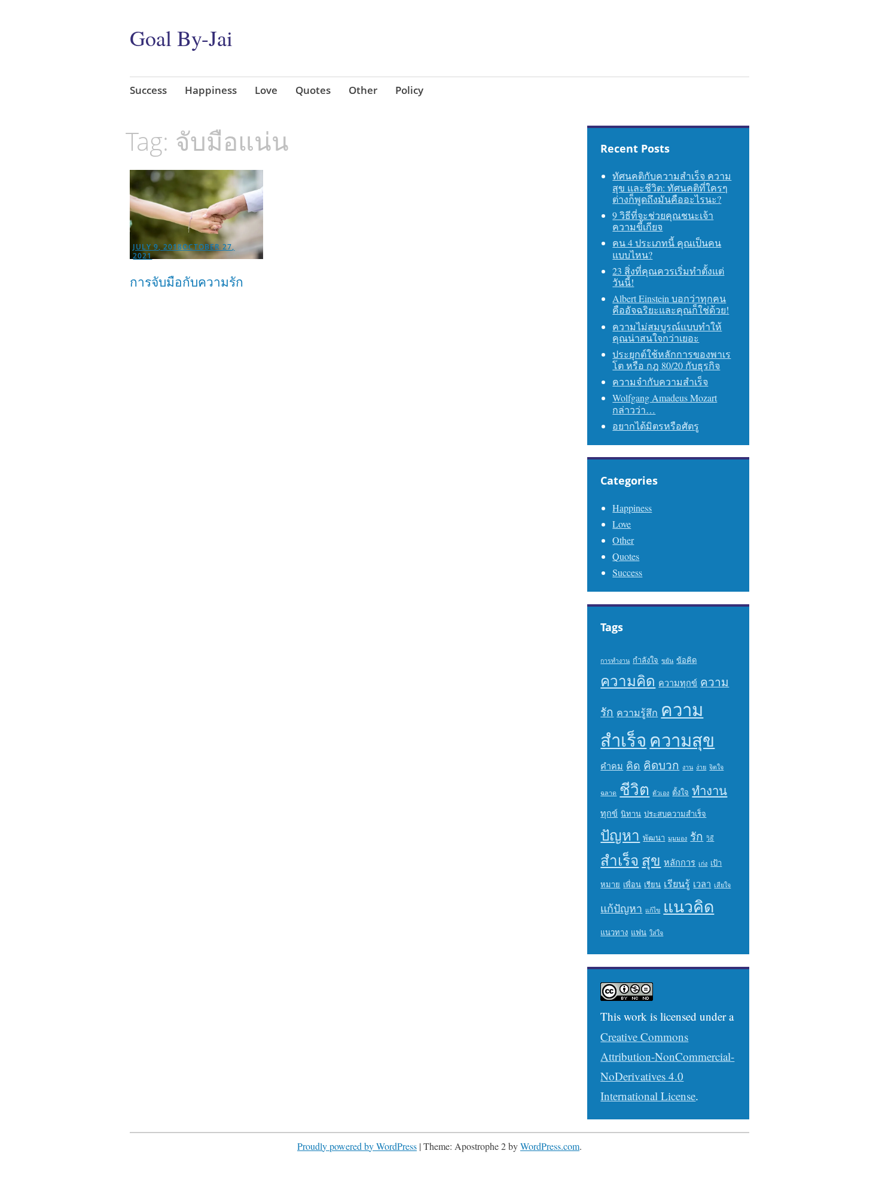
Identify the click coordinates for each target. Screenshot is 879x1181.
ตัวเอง (660, 793)
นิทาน (631, 813)
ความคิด (627, 680)
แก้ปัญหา (621, 908)
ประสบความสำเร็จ (675, 813)
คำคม (611, 766)
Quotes (313, 90)
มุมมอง (677, 838)
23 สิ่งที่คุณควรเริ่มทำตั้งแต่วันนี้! (668, 276)
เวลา (702, 884)
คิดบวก (661, 764)
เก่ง (702, 863)
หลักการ (679, 862)
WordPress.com (549, 1146)
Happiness (211, 90)
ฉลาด (608, 793)
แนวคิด (688, 906)
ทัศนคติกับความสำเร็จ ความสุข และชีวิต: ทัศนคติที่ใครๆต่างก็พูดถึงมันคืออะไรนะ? (671, 187)
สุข (651, 860)
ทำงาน (709, 791)
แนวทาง (614, 932)
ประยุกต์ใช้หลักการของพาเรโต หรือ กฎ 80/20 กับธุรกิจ (671, 360)
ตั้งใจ (680, 792)
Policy (409, 90)
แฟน (638, 932)
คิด (633, 765)
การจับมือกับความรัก (186, 281)
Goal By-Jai (181, 37)
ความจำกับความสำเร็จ (660, 381)
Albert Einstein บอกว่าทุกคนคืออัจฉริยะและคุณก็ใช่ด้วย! (670, 304)
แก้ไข (652, 910)
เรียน (652, 884)
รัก (696, 836)
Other (363, 90)
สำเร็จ (619, 860)
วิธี (710, 838)
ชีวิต (634, 788)
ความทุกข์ (677, 683)
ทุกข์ (609, 813)
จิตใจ (716, 767)
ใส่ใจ (656, 933)
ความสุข (682, 739)
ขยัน (667, 660)
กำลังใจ (645, 660)
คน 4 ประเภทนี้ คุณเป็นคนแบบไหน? (666, 248)
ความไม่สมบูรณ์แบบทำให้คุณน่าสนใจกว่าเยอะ (667, 332)
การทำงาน (615, 660)
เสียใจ (722, 885)
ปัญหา (620, 835)
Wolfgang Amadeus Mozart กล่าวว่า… (664, 403)
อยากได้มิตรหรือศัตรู (655, 425)
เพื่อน (632, 884)
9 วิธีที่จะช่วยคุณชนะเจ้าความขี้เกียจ (662, 221)
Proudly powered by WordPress (357, 1146)
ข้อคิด (686, 660)
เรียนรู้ (677, 883)
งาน (687, 767)
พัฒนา (654, 837)
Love (266, 90)
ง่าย (701, 767)
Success (148, 90)
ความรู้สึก (637, 712)
